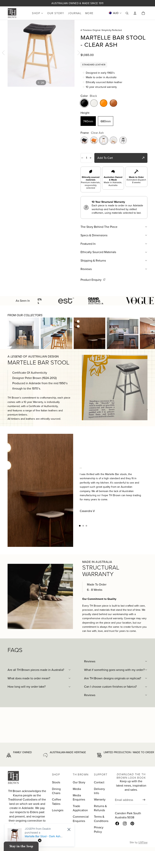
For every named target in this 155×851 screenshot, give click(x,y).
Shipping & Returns (93, 260)
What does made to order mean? (29, 678)
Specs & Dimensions (94, 235)
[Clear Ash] (103, 140)
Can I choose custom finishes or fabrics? (110, 686)
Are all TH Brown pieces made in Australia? (36, 670)
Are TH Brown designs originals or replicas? (112, 678)
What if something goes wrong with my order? (114, 670)
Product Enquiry (91, 280)
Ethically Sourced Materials (98, 252)
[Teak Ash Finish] (113, 140)
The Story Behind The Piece (99, 227)
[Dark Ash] (84, 140)
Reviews (86, 269)
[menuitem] (89, 13)
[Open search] (127, 13)
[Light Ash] (94, 140)
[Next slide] (80, 53)
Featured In (88, 244)
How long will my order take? (27, 686)
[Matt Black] (123, 140)
